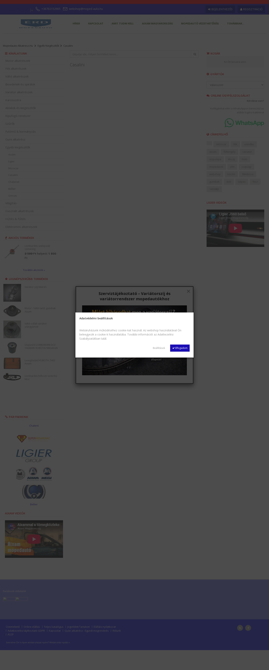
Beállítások (159, 348)
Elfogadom (181, 348)
